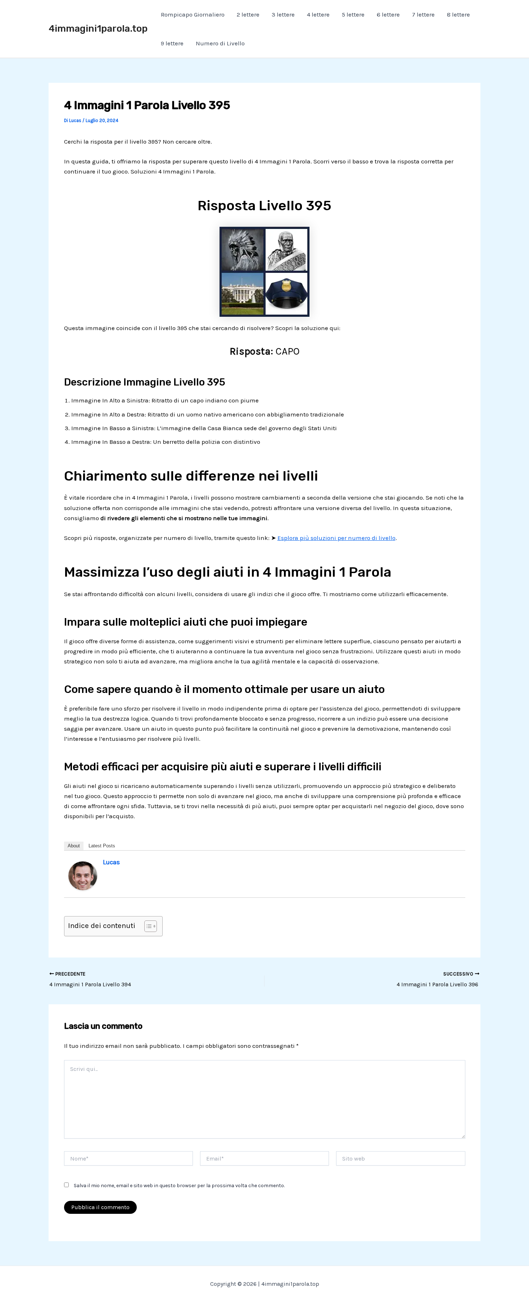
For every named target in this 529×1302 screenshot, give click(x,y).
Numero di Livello (220, 43)
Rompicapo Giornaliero (193, 14)
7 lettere (423, 14)
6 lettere (388, 14)
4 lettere (318, 14)
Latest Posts (102, 845)
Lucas (111, 862)
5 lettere (353, 14)
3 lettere (283, 14)
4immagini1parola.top (98, 28)
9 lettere (172, 43)
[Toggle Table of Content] (147, 926)
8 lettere (458, 14)
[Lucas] (82, 875)
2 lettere (248, 14)
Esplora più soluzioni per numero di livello (336, 537)
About (74, 845)
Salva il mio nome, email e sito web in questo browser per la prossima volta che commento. (179, 1185)
